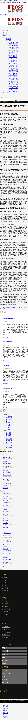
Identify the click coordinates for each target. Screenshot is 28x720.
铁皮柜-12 (5, 496)
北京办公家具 (3, 0)
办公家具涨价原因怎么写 (10, 318)
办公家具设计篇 (7, 388)
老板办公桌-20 (7, 466)
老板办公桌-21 (7, 457)
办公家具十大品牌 (12, 0)
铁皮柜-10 (5, 514)
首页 (1, 102)
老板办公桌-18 (7, 483)
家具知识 (5, 102)
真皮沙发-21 (6, 536)
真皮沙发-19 (6, 553)
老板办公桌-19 (7, 475)
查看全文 (5, 337)
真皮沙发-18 (6, 562)
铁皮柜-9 (5, 523)
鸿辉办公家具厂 (7, 365)
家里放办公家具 (7, 341)
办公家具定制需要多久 (10, 307)
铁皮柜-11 (5, 505)
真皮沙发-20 (6, 544)
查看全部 (2, 491)
